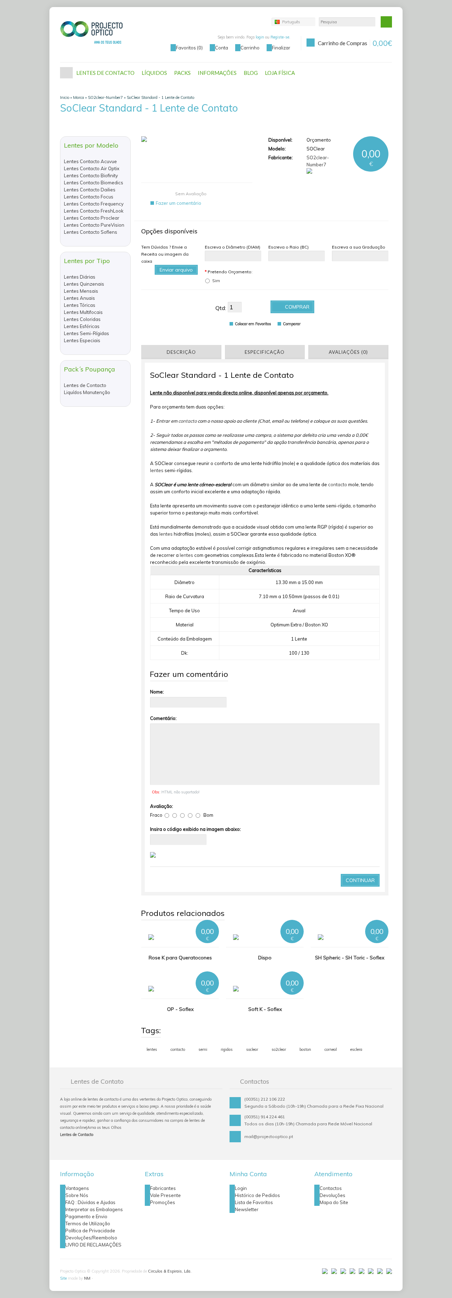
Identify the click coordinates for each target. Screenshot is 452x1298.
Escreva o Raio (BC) (288, 247)
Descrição (181, 352)
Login (241, 1188)
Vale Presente (165, 1195)
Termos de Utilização (87, 1223)
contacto (187, 421)
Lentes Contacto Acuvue (90, 161)
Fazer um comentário (178, 203)
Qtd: (220, 307)
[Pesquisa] (386, 22)
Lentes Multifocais (83, 312)
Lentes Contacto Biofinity (91, 175)
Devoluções (332, 1195)
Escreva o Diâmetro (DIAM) (232, 247)
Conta (221, 47)
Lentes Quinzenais (84, 284)
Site (63, 1278)
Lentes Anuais (79, 298)
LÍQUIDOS (154, 73)
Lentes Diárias (79, 277)
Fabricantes (163, 1188)
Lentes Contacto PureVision (94, 225)
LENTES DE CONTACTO (105, 73)
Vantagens (77, 1188)
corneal (331, 1049)
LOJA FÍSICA (280, 73)
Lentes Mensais (81, 291)
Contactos (331, 1188)
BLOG (251, 73)
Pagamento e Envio (86, 1216)
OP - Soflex (180, 1009)
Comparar (292, 323)
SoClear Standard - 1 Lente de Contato (160, 97)
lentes (156, 470)
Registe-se (279, 37)
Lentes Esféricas (82, 326)
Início (66, 72)
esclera (356, 1049)
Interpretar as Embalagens (94, 1209)
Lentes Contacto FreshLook (94, 211)
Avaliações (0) (348, 352)
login (260, 37)
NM (87, 1278)
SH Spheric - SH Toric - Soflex (349, 957)
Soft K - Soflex (265, 1009)
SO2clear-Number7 (105, 97)
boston (305, 1049)
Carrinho (250, 47)
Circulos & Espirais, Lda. (169, 1271)
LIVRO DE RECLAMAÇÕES (93, 1245)
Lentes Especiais (82, 340)
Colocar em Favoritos (253, 323)
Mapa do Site (334, 1202)
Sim (216, 280)
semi (202, 1049)
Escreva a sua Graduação (358, 247)
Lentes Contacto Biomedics (93, 182)
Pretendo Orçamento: (228, 271)
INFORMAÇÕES (217, 73)
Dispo (265, 957)
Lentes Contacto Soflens (90, 232)
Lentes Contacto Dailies (89, 189)
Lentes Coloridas (82, 319)
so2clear (279, 1049)
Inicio (64, 97)
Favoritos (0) (189, 47)
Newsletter (246, 1209)
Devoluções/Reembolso (91, 1237)
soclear (252, 1049)
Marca (78, 97)
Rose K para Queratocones (180, 957)
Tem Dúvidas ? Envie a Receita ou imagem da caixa (165, 254)
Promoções (162, 1202)
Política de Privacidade (90, 1230)
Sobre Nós (76, 1195)
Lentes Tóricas (79, 305)
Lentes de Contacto (85, 385)
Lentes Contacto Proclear (91, 218)
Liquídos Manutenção (87, 392)
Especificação (265, 352)
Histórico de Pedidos (257, 1195)
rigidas (227, 1049)
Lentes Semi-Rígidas (86, 333)
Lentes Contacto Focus (88, 197)
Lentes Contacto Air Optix (91, 168)
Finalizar (281, 47)
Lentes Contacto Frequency (94, 204)
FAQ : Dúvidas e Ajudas (90, 1202)
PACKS (182, 73)
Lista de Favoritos (254, 1202)
